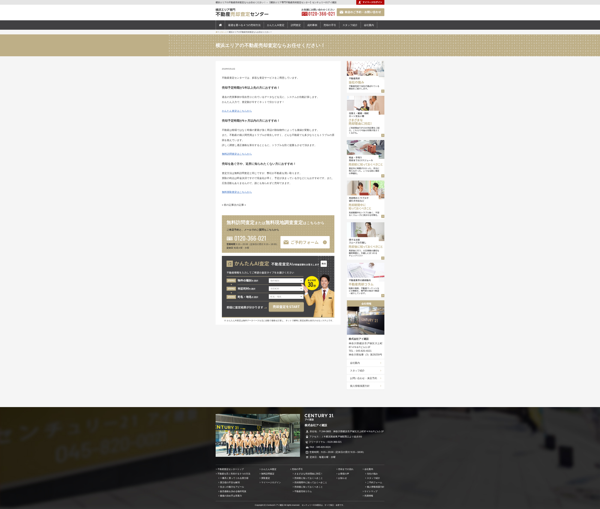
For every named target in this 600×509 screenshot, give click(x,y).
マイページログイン (271, 482)
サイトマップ (371, 491)
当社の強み (372, 473)
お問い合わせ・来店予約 (363, 378)
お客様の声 (343, 473)
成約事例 (312, 25)
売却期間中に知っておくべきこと (310, 482)
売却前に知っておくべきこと (308, 478)
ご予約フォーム (374, 482)
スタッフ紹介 (350, 25)
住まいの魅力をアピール (232, 487)
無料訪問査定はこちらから (237, 153)
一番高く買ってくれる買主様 (234, 478)
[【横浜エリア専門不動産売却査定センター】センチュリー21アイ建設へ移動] (216, 32)
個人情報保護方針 (360, 385)
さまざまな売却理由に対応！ (308, 473)
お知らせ (342, 478)
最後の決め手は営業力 (231, 495)
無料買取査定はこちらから (237, 192)
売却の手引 (330, 25)
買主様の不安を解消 (230, 482)
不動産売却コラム (303, 491)
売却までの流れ (345, 469)
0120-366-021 (250, 238)
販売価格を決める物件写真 (233, 491)
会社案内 (369, 25)
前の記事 (229, 204)
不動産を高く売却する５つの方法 (234, 473)
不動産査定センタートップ (231, 469)
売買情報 (368, 495)
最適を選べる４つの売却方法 (244, 25)
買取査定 (265, 478)
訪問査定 (296, 25)
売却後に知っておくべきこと (308, 487)
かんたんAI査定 (275, 25)
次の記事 (239, 204)
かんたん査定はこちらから (237, 110)
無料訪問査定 (267, 473)
